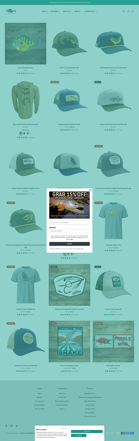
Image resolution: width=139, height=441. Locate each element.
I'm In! (69, 244)
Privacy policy (64, 428)
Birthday (52, 227)
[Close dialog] (91, 190)
